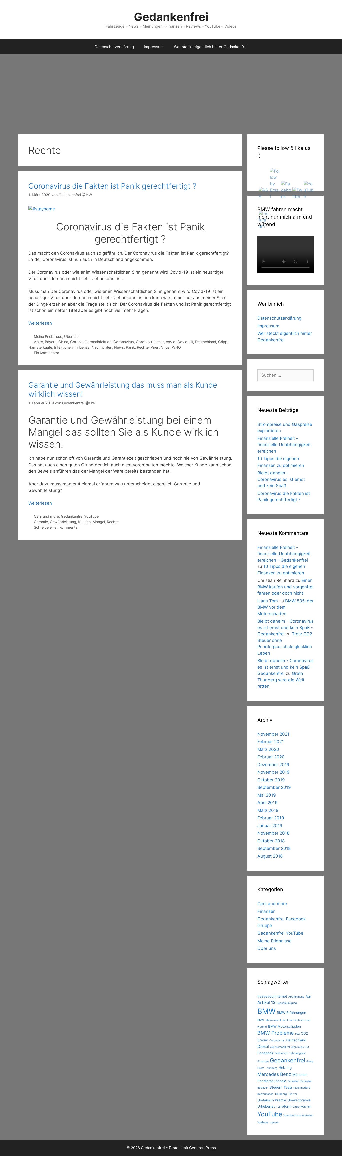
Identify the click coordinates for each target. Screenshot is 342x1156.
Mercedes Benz (274, 1074)
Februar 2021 (270, 741)
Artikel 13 (266, 1002)
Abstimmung (296, 996)
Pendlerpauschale (271, 1081)
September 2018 (274, 848)
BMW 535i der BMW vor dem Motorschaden (285, 607)
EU (307, 1047)
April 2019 (267, 802)
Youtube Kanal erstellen (298, 1115)
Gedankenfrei (171, 17)
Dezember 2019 (273, 764)
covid (170, 342)
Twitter (292, 1094)
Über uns (71, 336)
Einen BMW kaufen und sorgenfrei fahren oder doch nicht (285, 587)
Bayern (50, 342)
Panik (130, 347)
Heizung (285, 1068)
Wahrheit (305, 1106)
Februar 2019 (270, 817)
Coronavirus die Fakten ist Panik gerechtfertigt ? (112, 185)
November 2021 (273, 734)
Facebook (265, 1053)
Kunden (84, 522)
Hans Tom (267, 600)
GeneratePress (202, 1147)
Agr (308, 996)
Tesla (288, 1087)
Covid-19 (185, 342)
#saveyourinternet (272, 996)
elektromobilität (280, 1047)
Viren (155, 347)
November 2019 (273, 772)
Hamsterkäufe (40, 347)
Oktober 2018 (271, 840)
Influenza (82, 347)
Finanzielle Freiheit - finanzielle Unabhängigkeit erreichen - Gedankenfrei (284, 554)
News (119, 347)
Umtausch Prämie (271, 1100)
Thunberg (281, 1094)
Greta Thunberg (267, 1068)
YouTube (269, 1114)
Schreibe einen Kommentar (56, 527)
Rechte (143, 347)
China (63, 342)
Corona (76, 342)
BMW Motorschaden (284, 1026)
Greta (309, 1061)
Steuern (276, 1087)
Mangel (99, 522)
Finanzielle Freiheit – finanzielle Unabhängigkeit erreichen (284, 445)
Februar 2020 (271, 756)
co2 (297, 1033)
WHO (176, 347)
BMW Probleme (275, 1033)
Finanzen (266, 911)
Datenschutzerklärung (114, 46)
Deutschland (205, 342)
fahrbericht (281, 1053)
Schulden (293, 1081)
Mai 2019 (266, 795)
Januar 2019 (269, 825)
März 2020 (268, 749)
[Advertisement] (171, 92)
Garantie (41, 522)
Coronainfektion (98, 342)
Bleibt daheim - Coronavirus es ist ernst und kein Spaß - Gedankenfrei (285, 627)
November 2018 (273, 833)
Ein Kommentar (46, 353)
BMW (266, 1011)
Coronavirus (123, 342)
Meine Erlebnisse (48, 336)
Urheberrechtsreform (274, 1106)
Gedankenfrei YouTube (80, 516)
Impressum (154, 46)
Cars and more (46, 516)
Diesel (263, 1046)
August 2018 (270, 856)
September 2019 (274, 787)
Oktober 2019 (271, 779)
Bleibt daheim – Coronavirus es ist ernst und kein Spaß (281, 479)
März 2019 (268, 810)
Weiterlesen (40, 323)
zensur (274, 1122)
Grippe (223, 342)
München (299, 1075)
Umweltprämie (299, 1100)
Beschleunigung (287, 1003)
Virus (165, 347)
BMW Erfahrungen (291, 1013)
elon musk (297, 1047)
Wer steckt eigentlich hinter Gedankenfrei (211, 46)
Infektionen (63, 347)
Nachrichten (102, 347)
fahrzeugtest (298, 1053)
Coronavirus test (150, 342)
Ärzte (38, 342)
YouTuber (263, 1122)
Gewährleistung (63, 522)
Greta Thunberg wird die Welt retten (280, 680)
